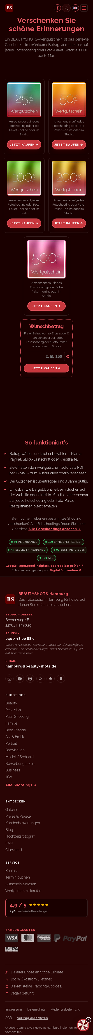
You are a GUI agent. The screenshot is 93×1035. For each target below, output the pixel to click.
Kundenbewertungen (22, 823)
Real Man (13, 710)
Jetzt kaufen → (24, 144)
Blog (9, 830)
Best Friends (15, 730)
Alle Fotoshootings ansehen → (54, 529)
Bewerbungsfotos (20, 763)
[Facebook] (20, 679)
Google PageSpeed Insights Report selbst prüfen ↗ (44, 565)
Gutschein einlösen (20, 884)
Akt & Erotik (14, 737)
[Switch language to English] (75, 8)
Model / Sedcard (19, 757)
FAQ (9, 843)
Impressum (13, 1009)
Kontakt (11, 871)
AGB (8, 1018)
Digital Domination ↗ (65, 570)
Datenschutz (36, 1009)
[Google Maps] (61, 679)
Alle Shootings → (21, 785)
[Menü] (84, 8)
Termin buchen (17, 877)
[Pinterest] (30, 679)
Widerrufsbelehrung (65, 1009)
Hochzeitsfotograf (20, 836)
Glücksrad (13, 850)
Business (12, 770)
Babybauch (15, 750)
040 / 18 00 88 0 (20, 638)
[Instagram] (9, 679)
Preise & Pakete (18, 816)
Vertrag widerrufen (32, 1018)
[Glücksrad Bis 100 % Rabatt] (83, 1025)
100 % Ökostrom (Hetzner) (31, 979)
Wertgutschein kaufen (23, 891)
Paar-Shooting (17, 716)
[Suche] (66, 8)
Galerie (11, 809)
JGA (8, 777)
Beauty (11, 703)
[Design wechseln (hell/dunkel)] (57, 8)
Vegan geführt (22, 993)
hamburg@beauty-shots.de (30, 666)
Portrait (11, 743)
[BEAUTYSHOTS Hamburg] (9, 8)
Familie (11, 723)
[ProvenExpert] (50, 679)
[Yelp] (40, 679)
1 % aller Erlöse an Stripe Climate (36, 972)
